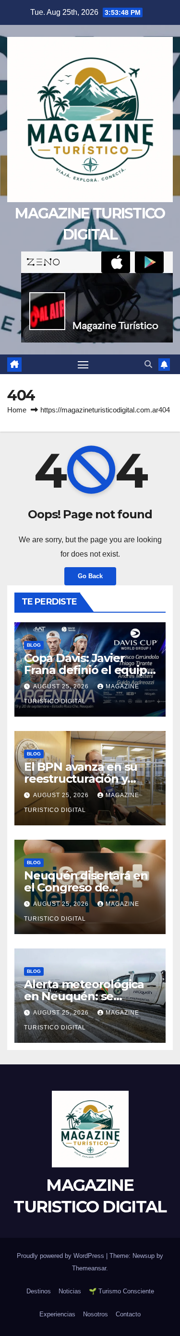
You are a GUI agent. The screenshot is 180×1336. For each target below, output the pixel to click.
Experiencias (57, 1314)
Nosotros (95, 1314)
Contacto (128, 1314)
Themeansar (89, 1268)
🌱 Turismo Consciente (121, 1291)
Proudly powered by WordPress (61, 1255)
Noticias (70, 1291)
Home (16, 410)
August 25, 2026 (62, 686)
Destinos (38, 1291)
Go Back (90, 576)
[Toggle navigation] (83, 364)
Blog (34, 645)
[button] (148, 364)
